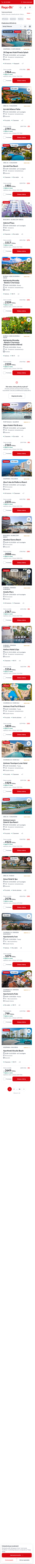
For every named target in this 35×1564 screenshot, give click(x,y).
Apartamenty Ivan (10, 937)
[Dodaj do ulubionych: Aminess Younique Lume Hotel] (29, 743)
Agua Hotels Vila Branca (12, 425)
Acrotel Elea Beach (10, 166)
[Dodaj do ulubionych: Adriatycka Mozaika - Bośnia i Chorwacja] (29, 260)
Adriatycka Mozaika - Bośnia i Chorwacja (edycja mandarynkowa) (12, 342)
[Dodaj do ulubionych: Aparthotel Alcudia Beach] (29, 1031)
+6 (22, 177)
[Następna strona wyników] (24, 1089)
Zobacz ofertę (21, 80)
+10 (25, 890)
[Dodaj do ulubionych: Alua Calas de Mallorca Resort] (29, 462)
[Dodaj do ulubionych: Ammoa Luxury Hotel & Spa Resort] (29, 800)
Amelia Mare (8, 592)
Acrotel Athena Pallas (11, 109)
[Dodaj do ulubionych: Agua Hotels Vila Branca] (29, 405)
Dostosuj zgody (9, 1560)
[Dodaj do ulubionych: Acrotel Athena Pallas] (29, 89)
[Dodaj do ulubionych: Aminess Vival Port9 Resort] (29, 686)
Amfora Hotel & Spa (11, 649)
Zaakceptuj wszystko (15, 1555)
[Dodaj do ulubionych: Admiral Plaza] (29, 203)
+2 (18, 294)
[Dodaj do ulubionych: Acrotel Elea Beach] (29, 146)
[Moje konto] (25, 7)
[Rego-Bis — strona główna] (7, 7)
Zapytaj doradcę (16, 396)
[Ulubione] (20, 7)
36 (19, 1089)
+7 (23, 63)
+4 (22, 436)
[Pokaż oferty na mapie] (30, 26)
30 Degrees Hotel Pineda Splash (15, 52)
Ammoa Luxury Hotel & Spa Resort (10, 821)
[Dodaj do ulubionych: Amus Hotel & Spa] (29, 859)
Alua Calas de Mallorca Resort (15, 482)
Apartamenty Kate (10, 994)
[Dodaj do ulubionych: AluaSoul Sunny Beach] (29, 519)
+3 (20, 1062)
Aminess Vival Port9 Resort (14, 706)
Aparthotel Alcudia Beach (13, 1051)
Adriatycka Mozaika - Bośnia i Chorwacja (11, 281)
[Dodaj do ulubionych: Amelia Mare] (29, 571)
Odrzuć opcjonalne (24, 1560)
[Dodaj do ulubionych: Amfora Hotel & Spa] (29, 629)
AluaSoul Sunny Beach (12, 540)
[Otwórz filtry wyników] (25, 26)
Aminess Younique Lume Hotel (15, 763)
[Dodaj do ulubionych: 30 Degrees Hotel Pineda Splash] (29, 32)
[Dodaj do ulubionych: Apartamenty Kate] (29, 973)
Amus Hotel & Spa (10, 879)
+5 (22, 234)
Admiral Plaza (8, 223)
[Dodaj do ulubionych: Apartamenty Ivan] (29, 916)
